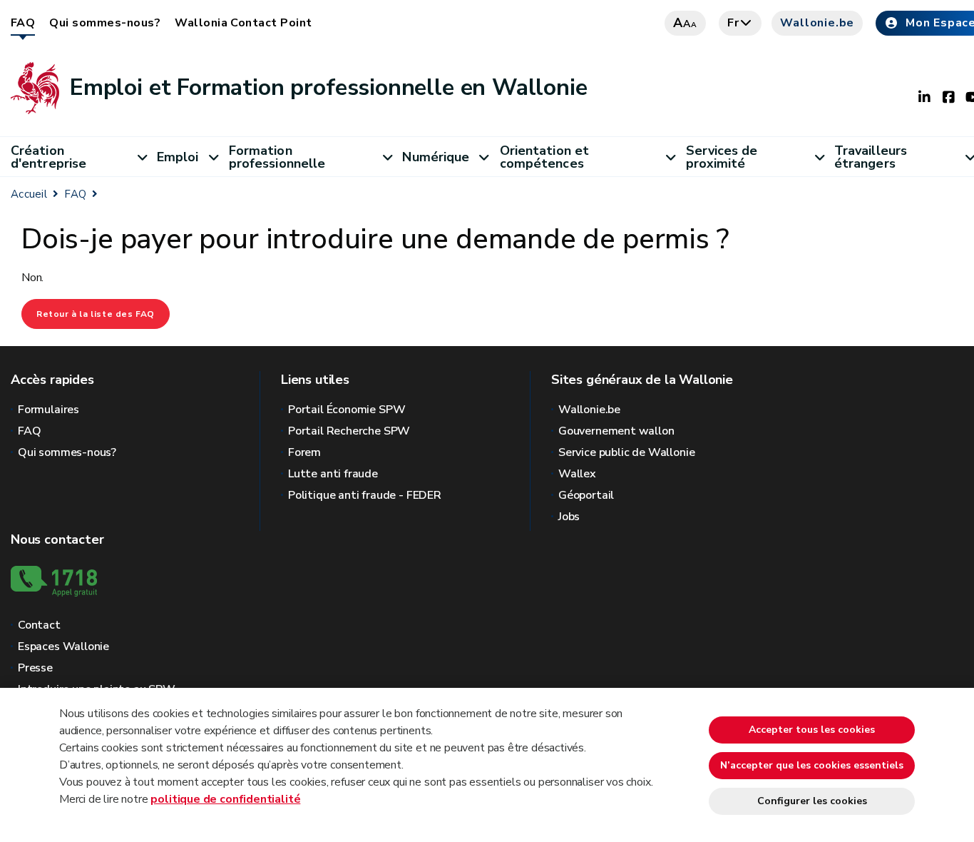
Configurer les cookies (812, 801)
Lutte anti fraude (333, 474)
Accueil (29, 194)
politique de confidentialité (225, 799)
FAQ (23, 23)
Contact (39, 625)
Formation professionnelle (277, 157)
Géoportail (586, 495)
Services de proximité (722, 157)
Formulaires (48, 409)
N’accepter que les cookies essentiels (811, 765)
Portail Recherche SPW (349, 431)
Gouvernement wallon (616, 431)
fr (733, 23)
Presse (35, 668)
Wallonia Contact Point (243, 23)
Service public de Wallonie (626, 452)
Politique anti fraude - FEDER (364, 495)
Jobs (569, 516)
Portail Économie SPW (346, 409)
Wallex (577, 474)
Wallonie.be (817, 23)
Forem (304, 452)
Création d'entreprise (48, 157)
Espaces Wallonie (63, 646)
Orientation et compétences (544, 157)
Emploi (178, 157)
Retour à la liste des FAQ (95, 314)
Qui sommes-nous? (104, 23)
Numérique (435, 157)
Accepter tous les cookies (812, 729)
